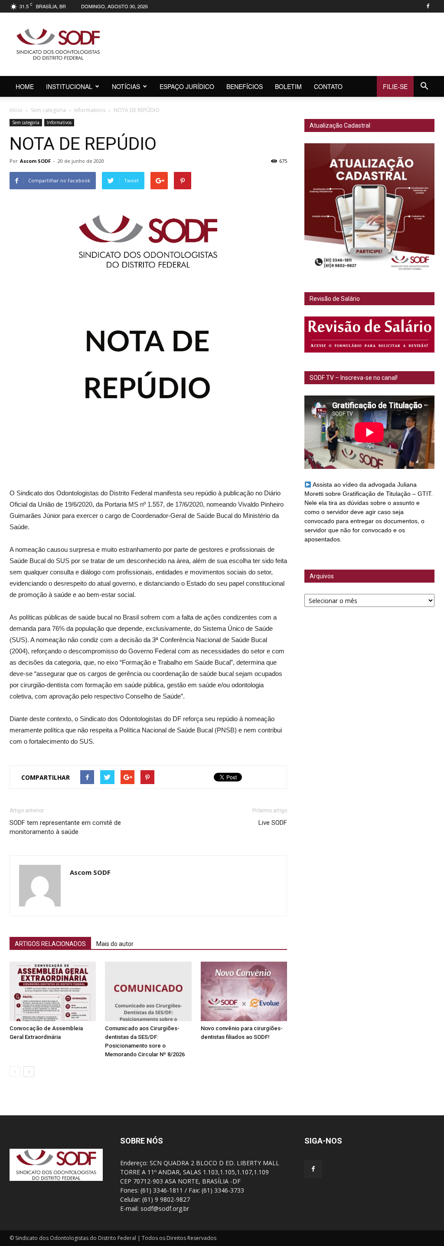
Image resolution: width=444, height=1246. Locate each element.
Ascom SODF (35, 161)
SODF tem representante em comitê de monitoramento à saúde (65, 827)
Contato (328, 86)
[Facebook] (427, 6)
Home (25, 86)
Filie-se (395, 86)
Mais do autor (115, 943)
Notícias (126, 86)
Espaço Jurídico (187, 86)
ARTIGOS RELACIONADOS (50, 943)
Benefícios (244, 86)
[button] (424, 86)
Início (16, 110)
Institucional (69, 86)
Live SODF (272, 823)
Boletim (288, 86)
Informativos (89, 110)
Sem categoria (48, 110)
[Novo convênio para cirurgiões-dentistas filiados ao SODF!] (244, 991)
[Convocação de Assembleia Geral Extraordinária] (53, 991)
